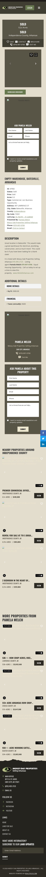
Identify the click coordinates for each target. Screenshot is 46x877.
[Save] (31, 55)
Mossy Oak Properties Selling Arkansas (22, 222)
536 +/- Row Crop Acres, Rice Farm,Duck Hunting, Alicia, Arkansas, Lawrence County (16, 657)
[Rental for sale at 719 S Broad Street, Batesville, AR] (23, 517)
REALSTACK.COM (31, 874)
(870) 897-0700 (19, 225)
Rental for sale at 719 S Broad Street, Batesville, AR (17, 535)
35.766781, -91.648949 (24, 217)
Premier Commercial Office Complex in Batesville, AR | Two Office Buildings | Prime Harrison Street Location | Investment (17, 490)
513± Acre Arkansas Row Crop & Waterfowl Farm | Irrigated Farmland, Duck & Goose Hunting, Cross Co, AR (17, 702)
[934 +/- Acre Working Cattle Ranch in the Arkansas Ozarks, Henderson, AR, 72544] (23, 729)
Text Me (25, 357)
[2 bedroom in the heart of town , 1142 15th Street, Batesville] (23, 562)
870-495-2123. (17, 262)
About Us (5, 830)
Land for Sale (7, 826)
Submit (23, 167)
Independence (19, 211)
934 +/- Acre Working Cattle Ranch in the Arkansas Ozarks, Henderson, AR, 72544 (17, 747)
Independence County (18, 35)
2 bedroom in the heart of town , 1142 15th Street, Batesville (15, 580)
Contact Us (6, 834)
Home (4, 822)
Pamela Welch (24, 220)
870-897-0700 (27, 264)
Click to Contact (19, 228)
